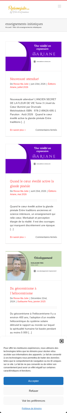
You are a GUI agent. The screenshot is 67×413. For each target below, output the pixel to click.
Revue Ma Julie (21, 84)
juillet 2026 (23, 87)
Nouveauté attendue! (24, 79)
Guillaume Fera (24, 301)
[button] (61, 341)
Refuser (33, 390)
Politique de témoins (32, 408)
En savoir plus (17, 130)
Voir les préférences (33, 400)
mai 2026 (22, 194)
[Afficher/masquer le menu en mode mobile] (60, 6)
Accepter (33, 380)
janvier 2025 (39, 301)
